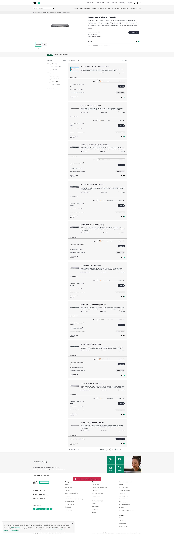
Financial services (123, 499)
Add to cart (121, 86)
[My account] (140, 2)
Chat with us (95, 45)
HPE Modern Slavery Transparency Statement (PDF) (74, 500)
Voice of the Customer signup (126, 510)
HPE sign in (121, 507)
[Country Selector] (137, 2)
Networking (40, 12)
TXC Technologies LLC (78, 84)
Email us (110, 470)
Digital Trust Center (123, 487)
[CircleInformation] (99, 32)
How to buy (119, 470)
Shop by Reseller (52, 88)
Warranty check (96, 496)
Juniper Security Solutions (53, 12)
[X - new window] (37, 509)
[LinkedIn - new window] (34, 509)
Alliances (121, 518)
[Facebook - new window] (45, 509)
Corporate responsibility (71, 493)
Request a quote (120, 92)
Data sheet (90, 41)
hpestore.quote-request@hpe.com (57, 469)
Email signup (122, 493)
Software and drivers (97, 493)
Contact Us (121, 484)
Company (122, 2)
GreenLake (90, 2)
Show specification (73, 77)
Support (129, 2)
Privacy (93, 533)
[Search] (53, 8)
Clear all (64, 60)
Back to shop (35, 12)
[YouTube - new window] (48, 509)
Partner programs (123, 526)
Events (93, 503)
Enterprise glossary (123, 496)
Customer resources (125, 482)
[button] (72, 524)
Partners (121, 515)
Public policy (68, 510)
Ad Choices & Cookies (109, 533)
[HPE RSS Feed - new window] (51, 509)
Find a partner (122, 523)
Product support (119, 461)
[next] (126, 449)
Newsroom (95, 512)
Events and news (97, 501)
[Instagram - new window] (39, 509)
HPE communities (123, 501)
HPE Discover (95, 506)
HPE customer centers (124, 504)
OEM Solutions (96, 484)
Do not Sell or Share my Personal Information (126, 533)
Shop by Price (51, 73)
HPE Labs (67, 496)
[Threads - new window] (42, 509)
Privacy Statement (15, 527)
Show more (90, 28)
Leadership (68, 507)
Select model (134, 32)
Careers (67, 490)
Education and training (124, 490)
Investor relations (69, 504)
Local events (95, 509)
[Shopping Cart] (134, 2)
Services (114, 2)
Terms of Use (100, 533)
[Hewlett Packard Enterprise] (36, 2)
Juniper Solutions (45, 12)
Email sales (38, 498)
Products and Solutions (102, 2)
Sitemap (139, 533)
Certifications (122, 520)
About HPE (68, 484)
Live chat (110, 461)
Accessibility (68, 487)
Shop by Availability (53, 63)
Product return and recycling (99, 487)
